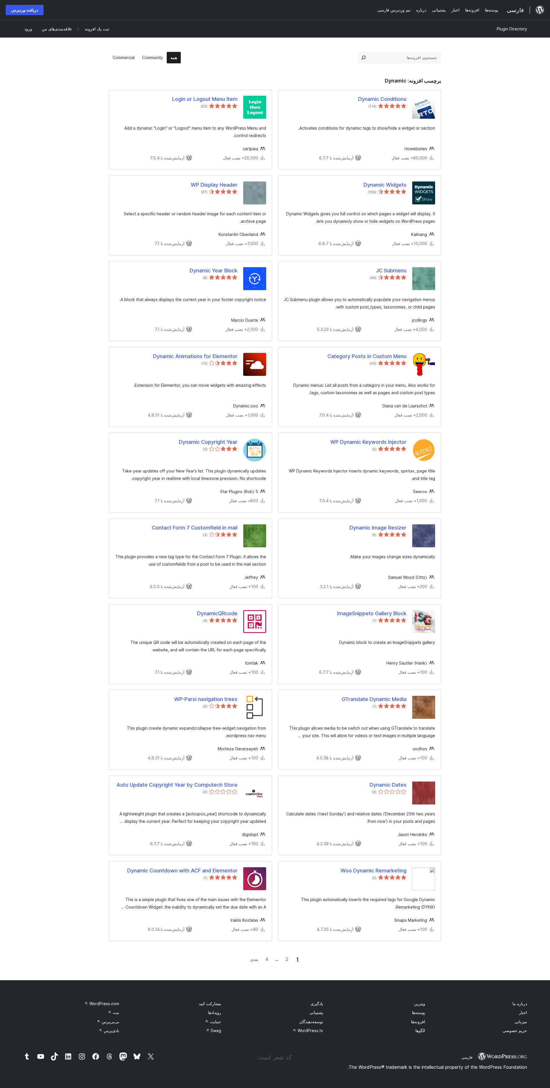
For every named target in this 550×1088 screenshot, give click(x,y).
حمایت (213, 1021)
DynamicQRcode (217, 613)
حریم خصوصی (514, 1030)
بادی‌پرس (109, 1030)
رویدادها (214, 1012)
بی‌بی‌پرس (108, 1021)
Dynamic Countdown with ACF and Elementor (182, 871)
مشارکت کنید (210, 1003)
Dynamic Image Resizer (377, 528)
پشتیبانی (316, 1012)
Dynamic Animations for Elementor (195, 356)
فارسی (466, 1057)
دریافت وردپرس (24, 9)
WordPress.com (102, 1003)
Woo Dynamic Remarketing (373, 871)
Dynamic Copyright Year (208, 442)
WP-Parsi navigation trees (205, 699)
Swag (213, 1030)
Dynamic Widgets (385, 185)
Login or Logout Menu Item (204, 99)
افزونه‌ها (418, 1021)
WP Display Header (214, 185)
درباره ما (519, 1003)
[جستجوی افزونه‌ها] (363, 57)
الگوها (420, 1030)
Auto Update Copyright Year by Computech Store (177, 785)
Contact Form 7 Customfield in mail (194, 528)
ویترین (419, 1003)
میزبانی (520, 1021)
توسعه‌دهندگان (311, 1021)
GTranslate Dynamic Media (374, 699)
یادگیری (317, 1003)
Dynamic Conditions (382, 99)
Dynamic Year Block (213, 270)
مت (113, 1012)
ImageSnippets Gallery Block (371, 613)
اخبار (523, 1012)
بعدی (254, 959)
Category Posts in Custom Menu (366, 356)
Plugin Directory (512, 28)
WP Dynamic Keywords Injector (368, 442)
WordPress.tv (308, 1030)
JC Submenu (391, 270)
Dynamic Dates (388, 785)
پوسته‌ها (418, 1012)
